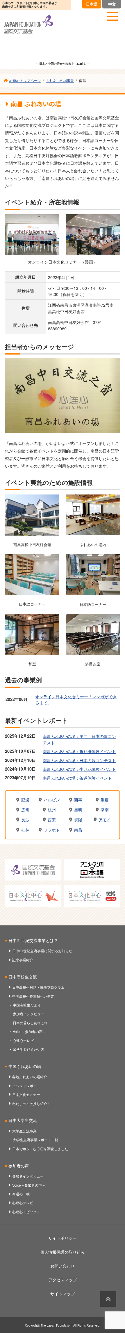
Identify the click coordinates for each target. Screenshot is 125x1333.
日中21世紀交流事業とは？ (33, 940)
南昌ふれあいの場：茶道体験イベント (77, 778)
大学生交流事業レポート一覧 (35, 1139)
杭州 (52, 810)
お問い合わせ (62, 1266)
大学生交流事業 (24, 1130)
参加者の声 (18, 1166)
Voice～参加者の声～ (29, 1031)
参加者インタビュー (28, 1013)
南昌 (78, 830)
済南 (105, 810)
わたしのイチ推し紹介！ (31, 1103)
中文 (112, 4)
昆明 (78, 810)
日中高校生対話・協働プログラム (38, 987)
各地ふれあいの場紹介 (29, 1076)
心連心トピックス (26, 1211)
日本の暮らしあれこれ (30, 1022)
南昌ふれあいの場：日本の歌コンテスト (79, 760)
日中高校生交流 (22, 977)
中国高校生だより (27, 1004)
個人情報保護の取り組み (62, 1252)
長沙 (25, 819)
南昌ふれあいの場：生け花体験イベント (79, 769)
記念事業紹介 (22, 959)
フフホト (52, 830)
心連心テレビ (23, 1040)
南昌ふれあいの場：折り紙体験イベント (79, 751)
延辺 (25, 800)
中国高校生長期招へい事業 (33, 996)
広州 (25, 810)
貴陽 (78, 819)
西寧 (78, 800)
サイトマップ (62, 1294)
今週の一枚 (21, 1193)
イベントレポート (26, 1085)
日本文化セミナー (26, 1094)
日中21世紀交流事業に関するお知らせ (42, 950)
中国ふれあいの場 (24, 1066)
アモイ (105, 819)
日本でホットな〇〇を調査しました (40, 1148)
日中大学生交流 (22, 1120)
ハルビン (52, 800)
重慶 (105, 800)
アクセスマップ (62, 1280)
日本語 (91, 4)
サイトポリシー (62, 1238)
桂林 (25, 830)
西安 (52, 819)
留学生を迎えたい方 (28, 1049)
